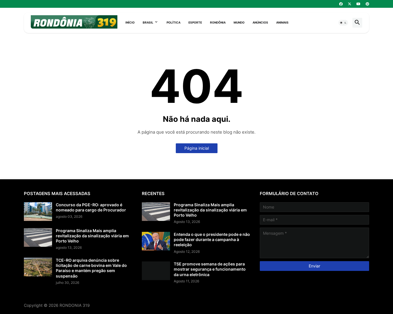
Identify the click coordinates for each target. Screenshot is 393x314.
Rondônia (218, 22)
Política (173, 22)
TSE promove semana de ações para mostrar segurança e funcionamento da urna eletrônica (210, 269)
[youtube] (358, 4)
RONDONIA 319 (75, 305)
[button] (343, 23)
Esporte (195, 22)
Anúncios (260, 22)
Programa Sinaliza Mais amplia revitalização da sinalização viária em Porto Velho (92, 235)
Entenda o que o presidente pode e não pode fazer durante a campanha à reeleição (212, 239)
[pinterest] (367, 4)
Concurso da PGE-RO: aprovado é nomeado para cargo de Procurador (91, 207)
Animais (282, 22)
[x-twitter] (349, 4)
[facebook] (341, 4)
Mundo (239, 22)
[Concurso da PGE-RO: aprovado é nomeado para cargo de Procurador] (38, 211)
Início (130, 22)
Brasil (148, 22)
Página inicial (196, 148)
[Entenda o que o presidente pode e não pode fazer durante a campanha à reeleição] (156, 241)
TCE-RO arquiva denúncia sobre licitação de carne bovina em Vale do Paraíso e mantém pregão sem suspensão (91, 268)
